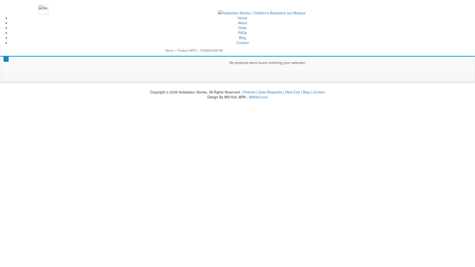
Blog (242, 37)
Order (242, 27)
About (242, 22)
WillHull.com (258, 96)
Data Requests (270, 91)
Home (242, 17)
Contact (243, 42)
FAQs (242, 32)
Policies (250, 91)
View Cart (292, 91)
